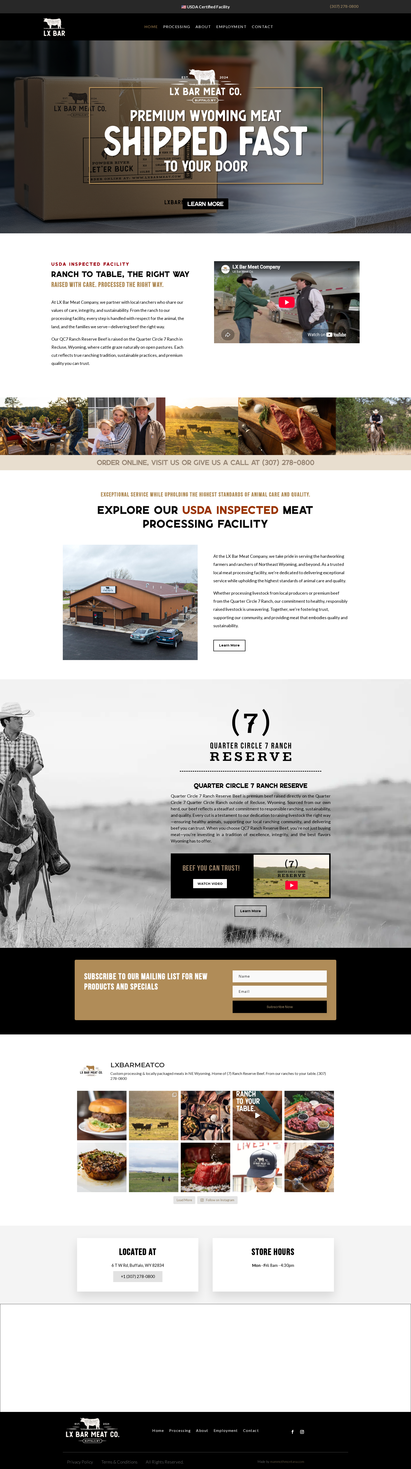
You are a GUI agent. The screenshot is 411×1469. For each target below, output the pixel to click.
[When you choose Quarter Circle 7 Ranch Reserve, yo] (153, 1115)
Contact (263, 26)
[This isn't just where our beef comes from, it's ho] (153, 1167)
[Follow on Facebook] (292, 1432)
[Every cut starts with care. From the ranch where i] (257, 1115)
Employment (231, 26)
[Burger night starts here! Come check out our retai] (102, 1115)
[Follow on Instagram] (302, 1432)
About (203, 26)
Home (151, 26)
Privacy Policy (80, 1461)
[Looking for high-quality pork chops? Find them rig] (102, 1167)
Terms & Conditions (119, 1461)
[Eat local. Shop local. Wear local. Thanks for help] (257, 1167)
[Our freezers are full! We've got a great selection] (205, 1167)
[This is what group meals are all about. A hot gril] (309, 1167)
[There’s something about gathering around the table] (205, 1115)
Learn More (205, 204)
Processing (176, 26)
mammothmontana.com (287, 1461)
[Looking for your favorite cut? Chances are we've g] (309, 1115)
